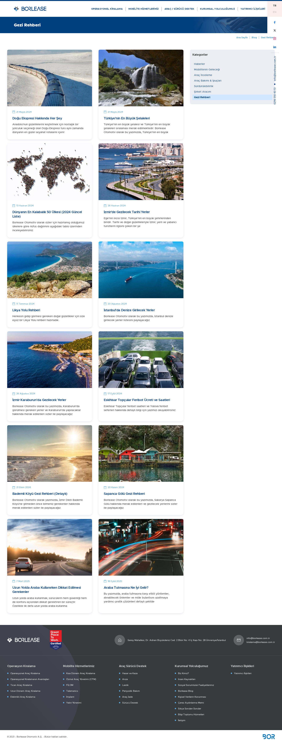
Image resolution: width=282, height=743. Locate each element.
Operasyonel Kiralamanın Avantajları (29, 679)
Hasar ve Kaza (130, 673)
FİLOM (69, 685)
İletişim (181, 720)
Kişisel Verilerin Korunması (192, 696)
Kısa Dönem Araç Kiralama (80, 673)
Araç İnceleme (203, 75)
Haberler (199, 64)
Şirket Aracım (202, 91)
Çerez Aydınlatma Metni (191, 702)
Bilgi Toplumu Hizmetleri (191, 714)
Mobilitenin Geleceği (207, 69)
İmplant (70, 696)
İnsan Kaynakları (186, 679)
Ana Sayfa (242, 37)
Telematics (72, 690)
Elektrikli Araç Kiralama (22, 696)
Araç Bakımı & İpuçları (207, 80)
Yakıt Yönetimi (73, 702)
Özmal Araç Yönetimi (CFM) (81, 679)
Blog (254, 37)
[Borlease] (23, 640)
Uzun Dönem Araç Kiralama (25, 690)
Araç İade (127, 696)
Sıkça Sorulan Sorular (189, 708)
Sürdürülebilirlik (203, 86)
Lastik (125, 685)
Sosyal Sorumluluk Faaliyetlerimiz (196, 685)
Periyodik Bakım (131, 690)
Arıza (125, 679)
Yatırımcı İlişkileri (242, 673)
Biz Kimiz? (183, 673)
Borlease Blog (185, 690)
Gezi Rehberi (202, 97)
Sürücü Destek (130, 702)
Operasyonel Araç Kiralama (25, 673)
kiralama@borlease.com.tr (261, 642)
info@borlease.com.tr (258, 638)
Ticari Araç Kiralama (21, 685)
